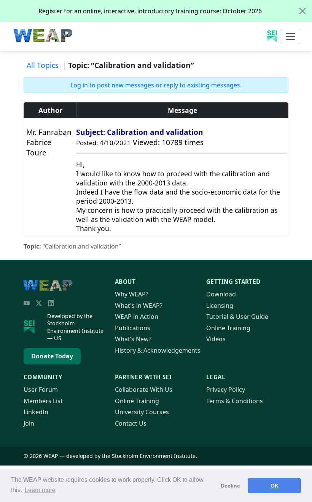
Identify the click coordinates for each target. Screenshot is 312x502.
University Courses (142, 412)
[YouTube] (27, 303)
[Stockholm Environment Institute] (32, 327)
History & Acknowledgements (158, 350)
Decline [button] (230, 486)
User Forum (41, 389)
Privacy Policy (225, 389)
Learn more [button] (40, 490)
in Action (136, 316)
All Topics (43, 65)
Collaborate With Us (143, 389)
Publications (132, 328)
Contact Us (130, 423)
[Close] (302, 11)
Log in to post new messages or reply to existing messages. (156, 85)
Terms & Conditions (234, 401)
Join (29, 423)
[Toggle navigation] (290, 36)
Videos (216, 339)
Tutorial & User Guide (237, 316)
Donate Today (52, 356)
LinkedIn (36, 412)
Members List (43, 401)
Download (221, 294)
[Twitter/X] (39, 303)
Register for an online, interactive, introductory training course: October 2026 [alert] (150, 11)
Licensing (219, 305)
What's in (138, 305)
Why (131, 294)
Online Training (228, 328)
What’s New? (133, 339)
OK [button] (275, 486)
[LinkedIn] (51, 303)
